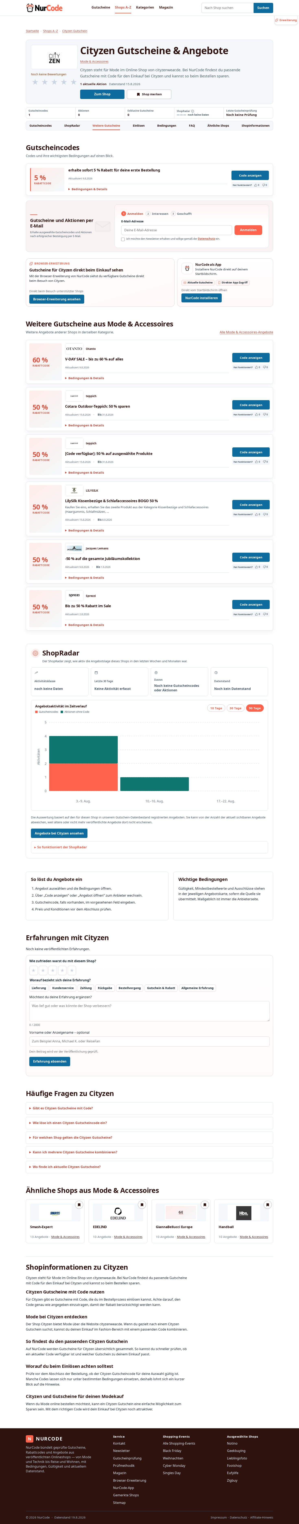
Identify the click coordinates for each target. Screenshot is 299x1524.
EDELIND (100, 1227)
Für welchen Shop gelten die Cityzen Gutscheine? (72, 1137)
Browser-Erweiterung (129, 1480)
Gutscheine (101, 7)
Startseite (32, 31)
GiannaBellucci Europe (174, 1227)
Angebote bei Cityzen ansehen (59, 833)
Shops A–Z (123, 7)
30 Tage (235, 708)
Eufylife (232, 1473)
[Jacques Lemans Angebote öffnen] (74, 548)
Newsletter (121, 1450)
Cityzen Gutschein (74, 31)
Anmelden (248, 230)
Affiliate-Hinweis (261, 1517)
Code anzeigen (250, 175)
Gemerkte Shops (126, 1495)
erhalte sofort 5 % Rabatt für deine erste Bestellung (114, 170)
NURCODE (45, 1438)
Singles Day (172, 1473)
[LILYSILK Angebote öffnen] (74, 490)
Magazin (166, 7)
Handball (226, 1227)
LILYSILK (92, 490)
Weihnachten (173, 1458)
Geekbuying (236, 1450)
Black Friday (172, 1450)
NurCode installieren (201, 298)
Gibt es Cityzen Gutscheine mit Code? (63, 1108)
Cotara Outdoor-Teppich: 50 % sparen (97, 406)
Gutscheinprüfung (127, 1458)
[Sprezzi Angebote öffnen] (74, 595)
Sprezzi (91, 596)
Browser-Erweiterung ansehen (57, 299)
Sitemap (119, 1502)
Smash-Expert (41, 1227)
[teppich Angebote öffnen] (74, 396)
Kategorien (145, 7)
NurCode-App (123, 1488)
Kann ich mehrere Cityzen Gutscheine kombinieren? (75, 1152)
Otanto (91, 349)
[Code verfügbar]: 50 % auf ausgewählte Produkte (109, 453)
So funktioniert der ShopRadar (62, 847)
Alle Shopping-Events (179, 1443)
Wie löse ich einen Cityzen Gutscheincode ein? (70, 1123)
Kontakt (119, 1443)
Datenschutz (206, 238)
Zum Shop (102, 94)
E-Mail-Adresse (132, 221)
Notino (232, 1443)
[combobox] (228, 8)
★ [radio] (33, 970)
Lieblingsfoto (237, 1458)
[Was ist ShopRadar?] (192, 111)
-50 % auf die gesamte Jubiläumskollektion (102, 558)
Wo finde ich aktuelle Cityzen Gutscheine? (67, 1167)
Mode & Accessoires (94, 61)
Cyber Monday (174, 1465)
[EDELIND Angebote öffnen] (118, 1212)
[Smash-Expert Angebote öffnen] (55, 1212)
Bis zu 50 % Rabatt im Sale (88, 605)
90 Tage (255, 708)
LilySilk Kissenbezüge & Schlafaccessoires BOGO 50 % (111, 500)
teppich (91, 396)
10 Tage (216, 708)
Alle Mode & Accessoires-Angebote (246, 332)
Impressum (219, 1517)
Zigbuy (232, 1480)
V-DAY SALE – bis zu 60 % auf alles (94, 359)
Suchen (263, 7)
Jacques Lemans (97, 548)
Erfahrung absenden (50, 1061)
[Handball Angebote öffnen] (244, 1212)
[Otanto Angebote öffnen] (74, 348)
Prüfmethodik (124, 1465)
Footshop (234, 1465)
